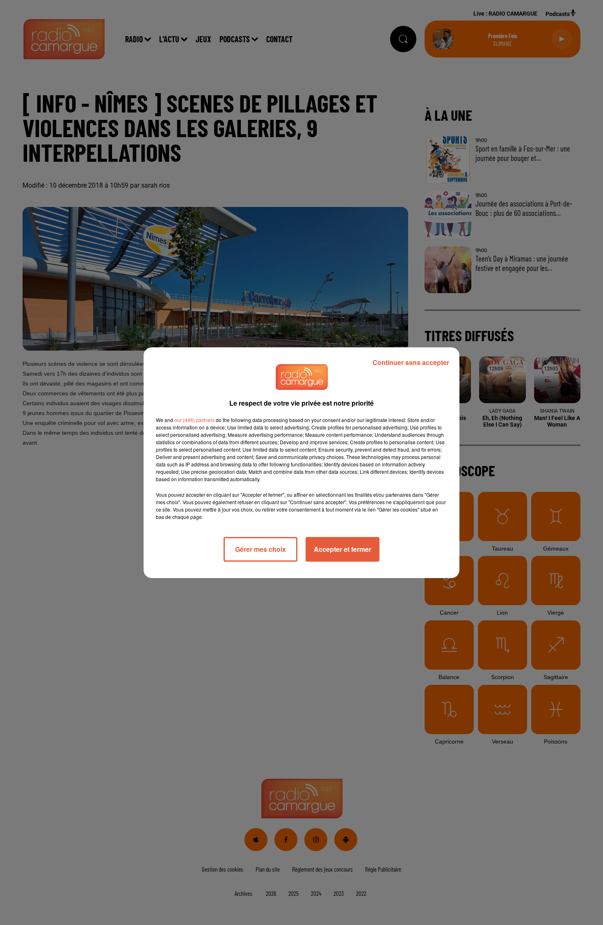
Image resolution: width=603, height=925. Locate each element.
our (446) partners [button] (194, 419)
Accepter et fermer (342, 549)
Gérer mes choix (260, 549)
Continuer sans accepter (410, 362)
